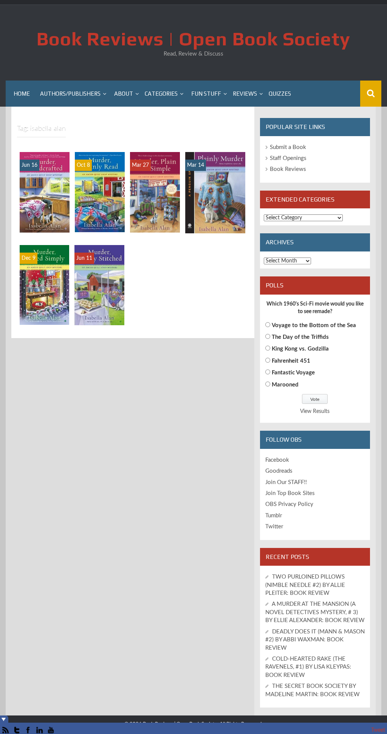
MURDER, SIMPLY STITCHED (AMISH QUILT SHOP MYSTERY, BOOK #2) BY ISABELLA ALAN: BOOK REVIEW (99, 267)
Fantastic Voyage (293, 373)
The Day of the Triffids (300, 337)
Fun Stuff (206, 93)
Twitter (274, 526)
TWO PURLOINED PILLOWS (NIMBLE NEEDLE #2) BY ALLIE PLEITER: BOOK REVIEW (305, 585)
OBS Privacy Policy (289, 504)
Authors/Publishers (70, 93)
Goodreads (279, 471)
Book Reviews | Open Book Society (193, 39)
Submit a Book (288, 147)
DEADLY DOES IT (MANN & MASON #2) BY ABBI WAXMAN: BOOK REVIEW (315, 640)
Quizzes (280, 93)
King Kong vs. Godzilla (300, 349)
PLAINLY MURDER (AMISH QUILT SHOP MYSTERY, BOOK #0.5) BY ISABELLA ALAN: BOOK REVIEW (215, 186)
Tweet (378, 730)
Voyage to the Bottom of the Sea (314, 325)
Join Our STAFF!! (286, 482)
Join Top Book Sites (290, 493)
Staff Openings (288, 158)
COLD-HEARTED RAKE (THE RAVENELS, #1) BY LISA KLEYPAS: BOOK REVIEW (308, 667)
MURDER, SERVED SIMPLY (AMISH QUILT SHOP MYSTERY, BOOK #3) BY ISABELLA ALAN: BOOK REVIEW (44, 270)
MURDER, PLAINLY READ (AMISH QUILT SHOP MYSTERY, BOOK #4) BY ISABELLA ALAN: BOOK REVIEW (100, 177)
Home (22, 93)
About (123, 93)
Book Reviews (288, 169)
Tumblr (273, 515)
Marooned (285, 385)
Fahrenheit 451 (291, 361)
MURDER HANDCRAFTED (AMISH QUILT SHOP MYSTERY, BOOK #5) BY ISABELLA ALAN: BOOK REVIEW (44, 177)
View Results (315, 411)
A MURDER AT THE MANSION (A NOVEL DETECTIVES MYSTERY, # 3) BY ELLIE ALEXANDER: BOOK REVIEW (315, 612)
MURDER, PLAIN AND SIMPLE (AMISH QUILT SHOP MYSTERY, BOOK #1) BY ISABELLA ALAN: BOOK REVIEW (155, 174)
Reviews (245, 93)
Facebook (277, 460)
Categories (161, 93)
